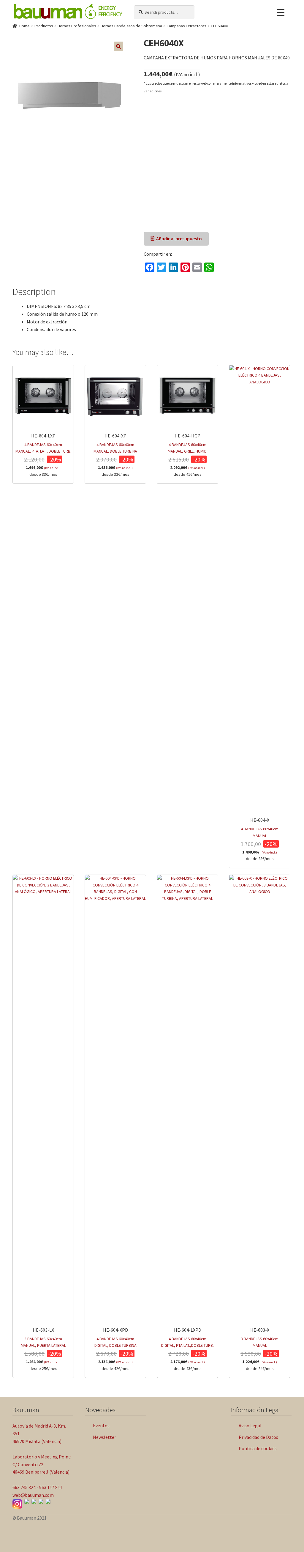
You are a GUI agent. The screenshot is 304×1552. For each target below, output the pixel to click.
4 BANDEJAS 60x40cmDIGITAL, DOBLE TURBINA (115, 1349)
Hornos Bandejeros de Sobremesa (131, 26)
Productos (43, 26)
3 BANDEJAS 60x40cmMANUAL (259, 1349)
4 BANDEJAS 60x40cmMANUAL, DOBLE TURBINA (115, 455)
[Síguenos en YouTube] (33, 1501)
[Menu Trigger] (281, 12)
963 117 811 (50, 1487)
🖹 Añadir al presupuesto (176, 238)
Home (24, 26)
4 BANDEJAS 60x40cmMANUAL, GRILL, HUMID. (188, 455)
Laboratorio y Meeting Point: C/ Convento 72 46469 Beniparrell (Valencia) (41, 1464)
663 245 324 (24, 1487)
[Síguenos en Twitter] (41, 1501)
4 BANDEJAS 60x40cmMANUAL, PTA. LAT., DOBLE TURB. (43, 455)
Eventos (101, 1425)
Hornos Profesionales (77, 26)
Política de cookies (258, 1448)
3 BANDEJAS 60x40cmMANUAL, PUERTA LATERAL (43, 1349)
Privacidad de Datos (258, 1437)
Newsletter (104, 1437)
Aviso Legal (250, 1425)
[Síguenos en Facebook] (26, 1501)
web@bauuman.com (33, 1495)
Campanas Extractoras (186, 26)
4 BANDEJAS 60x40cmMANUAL (259, 839)
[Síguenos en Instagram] (17, 1504)
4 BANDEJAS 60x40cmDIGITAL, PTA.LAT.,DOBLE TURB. (187, 1349)
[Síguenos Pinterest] (48, 1501)
